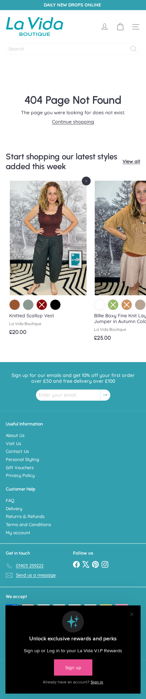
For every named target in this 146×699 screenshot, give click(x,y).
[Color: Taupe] (140, 304)
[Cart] (120, 27)
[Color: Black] (55, 304)
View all (131, 161)
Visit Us (13, 443)
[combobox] (73, 49)
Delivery (14, 508)
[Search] (133, 49)
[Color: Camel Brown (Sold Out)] (126, 304)
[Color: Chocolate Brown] (14, 304)
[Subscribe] (105, 395)
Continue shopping (73, 122)
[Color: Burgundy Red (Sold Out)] (41, 304)
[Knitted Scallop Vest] (48, 260)
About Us (15, 435)
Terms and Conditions (28, 524)
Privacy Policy (20, 475)
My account (18, 532)
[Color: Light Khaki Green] (28, 304)
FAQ (10, 500)
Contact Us (17, 451)
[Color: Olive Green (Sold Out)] (113, 304)
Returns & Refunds (25, 516)
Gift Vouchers (20, 467)
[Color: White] (99, 304)
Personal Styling (22, 459)
